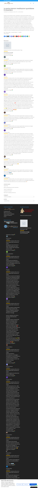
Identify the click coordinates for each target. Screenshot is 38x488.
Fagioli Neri (6, 185)
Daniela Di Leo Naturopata (9, 11)
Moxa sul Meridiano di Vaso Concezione (11, 187)
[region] (19, 483)
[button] (4, 36)
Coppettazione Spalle (8, 190)
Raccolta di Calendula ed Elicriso (10, 192)
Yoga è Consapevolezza (8, 189)
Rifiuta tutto (26, 484)
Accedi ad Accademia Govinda (25, 215)
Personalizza (19, 484)
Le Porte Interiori (20, 11)
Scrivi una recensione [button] (7, 54)
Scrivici (5, 216)
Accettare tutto (33, 484)
